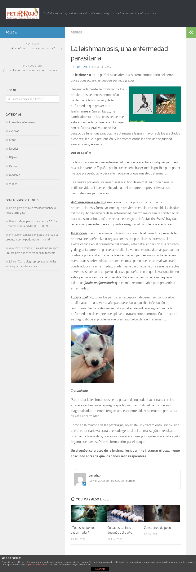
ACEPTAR (100, 569)
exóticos (14, 131)
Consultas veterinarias (22, 122)
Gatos (12, 140)
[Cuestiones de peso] (162, 513)
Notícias (14, 148)
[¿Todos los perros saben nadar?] (89, 513)
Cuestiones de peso (157, 528)
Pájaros (13, 157)
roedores (14, 175)
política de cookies (37, 564)
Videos (13, 184)
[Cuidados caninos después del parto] (125, 513)
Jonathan (81, 67)
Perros (76, 32)
